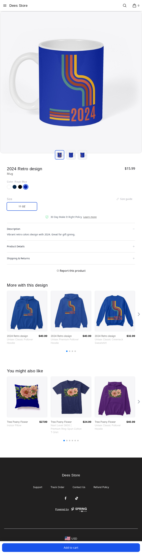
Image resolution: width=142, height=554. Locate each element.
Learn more (90, 217)
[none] (124, 199)
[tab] (59, 154)
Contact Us (79, 487)
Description (13, 229)
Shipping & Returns (18, 258)
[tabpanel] (71, 82)
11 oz (22, 206)
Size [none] (9, 199)
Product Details (16, 246)
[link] (27, 311)
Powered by (62, 509)
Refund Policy (101, 487)
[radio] (22, 206)
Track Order (57, 487)
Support (37, 487)
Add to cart (71, 547)
